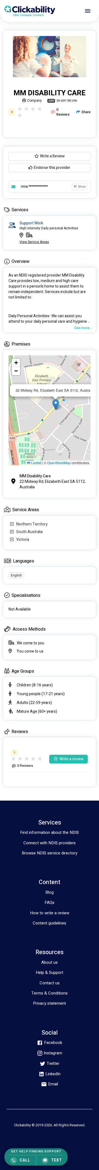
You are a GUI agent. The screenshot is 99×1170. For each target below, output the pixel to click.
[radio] (20, 109)
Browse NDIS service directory (49, 853)
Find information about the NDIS (49, 832)
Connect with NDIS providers (49, 843)
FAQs (49, 902)
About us (49, 962)
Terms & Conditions (49, 993)
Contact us (50, 983)
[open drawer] (88, 11)
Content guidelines (49, 923)
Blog (49, 892)
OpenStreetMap (59, 462)
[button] (55, 404)
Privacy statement (49, 1003)
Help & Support (49, 973)
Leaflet (35, 462)
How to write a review (49, 913)
